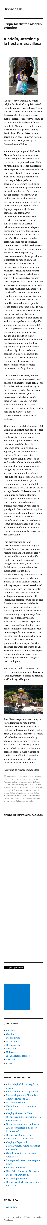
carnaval (31, 785)
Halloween (22, 782)
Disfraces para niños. (17, 1178)
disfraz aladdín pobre (20, 787)
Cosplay (10, 1034)
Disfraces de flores (15, 1102)
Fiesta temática (10, 782)
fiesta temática (16, 798)
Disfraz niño (21, 779)
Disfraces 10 (13, 9)
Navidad (10, 1059)
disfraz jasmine (26, 793)
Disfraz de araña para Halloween (23, 1124)
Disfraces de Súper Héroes (19, 1135)
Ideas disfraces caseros (18, 1056)
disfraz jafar (14, 793)
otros (9, 1063)
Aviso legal (11, 1207)
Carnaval (37, 777)
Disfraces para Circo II (17, 1174)
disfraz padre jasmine (26, 796)
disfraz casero (17, 790)
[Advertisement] (17, 997)
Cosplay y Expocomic (17, 1142)
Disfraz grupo (9, 779)
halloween (27, 798)
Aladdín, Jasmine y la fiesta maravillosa (22, 41)
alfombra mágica (19, 785)
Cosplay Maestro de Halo (19, 1113)
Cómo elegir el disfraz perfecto (22, 1091)
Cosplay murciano (15, 1167)
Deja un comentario (24, 801)
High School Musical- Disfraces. (22, 1171)
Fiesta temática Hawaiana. (19, 1138)
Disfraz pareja (32, 779)
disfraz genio (29, 790)
